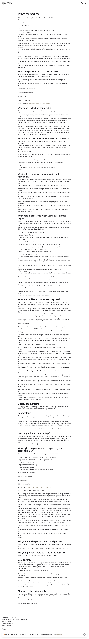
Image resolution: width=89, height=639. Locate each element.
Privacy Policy (59, 634)
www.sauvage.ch (7, 625)
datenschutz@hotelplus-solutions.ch (38, 104)
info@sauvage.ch (7, 623)
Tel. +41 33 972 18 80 (8, 621)
